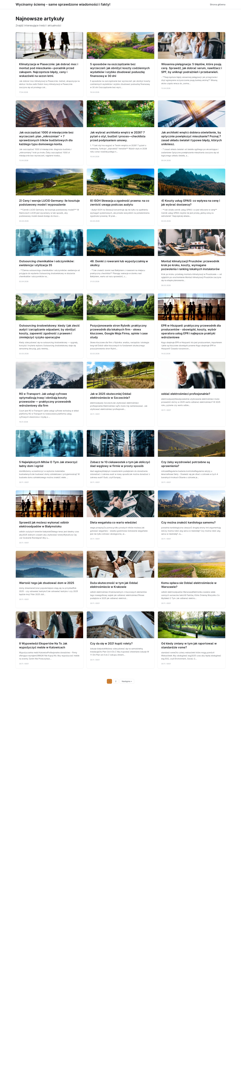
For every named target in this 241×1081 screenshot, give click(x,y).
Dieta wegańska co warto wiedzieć (113, 522)
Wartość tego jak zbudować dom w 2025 (46, 583)
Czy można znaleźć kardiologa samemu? (188, 522)
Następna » (127, 681)
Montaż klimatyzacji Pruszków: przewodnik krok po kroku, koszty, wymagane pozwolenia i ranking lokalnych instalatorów (190, 265)
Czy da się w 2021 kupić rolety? (111, 643)
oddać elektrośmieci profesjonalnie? (185, 394)
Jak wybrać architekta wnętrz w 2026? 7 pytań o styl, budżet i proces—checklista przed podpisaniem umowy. (117, 136)
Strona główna (217, 4)
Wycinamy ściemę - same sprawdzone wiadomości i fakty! (63, 4)
